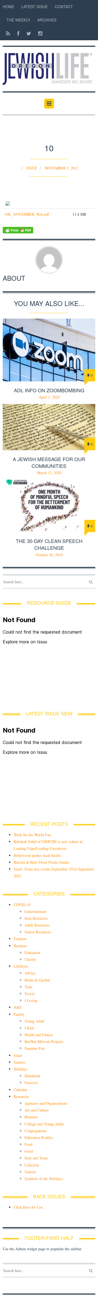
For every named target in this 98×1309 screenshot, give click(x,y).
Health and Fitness (38, 1034)
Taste (28, 986)
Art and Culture (36, 1110)
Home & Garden (37, 980)
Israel (18, 1055)
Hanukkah (32, 1075)
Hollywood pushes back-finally (37, 855)
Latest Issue (34, 6)
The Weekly (18, 20)
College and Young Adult (44, 1123)
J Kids (29, 1027)
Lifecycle (31, 1165)
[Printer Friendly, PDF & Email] (49, 230)
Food (28, 1144)
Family (19, 1014)
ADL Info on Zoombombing (49, 390)
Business (20, 945)
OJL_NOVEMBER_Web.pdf (27, 214)
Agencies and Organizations (45, 1103)
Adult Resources (37, 925)
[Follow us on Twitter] (28, 33)
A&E (18, 1007)
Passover (31, 1082)
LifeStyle (21, 966)
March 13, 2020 (49, 472)
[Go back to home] (49, 66)
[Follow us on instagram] (38, 33)
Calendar (20, 1089)
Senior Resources (37, 931)
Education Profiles (38, 1137)
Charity (30, 959)
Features (20, 938)
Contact (64, 6)
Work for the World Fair (32, 834)
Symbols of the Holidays (43, 1178)
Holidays (20, 1069)
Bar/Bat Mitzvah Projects (43, 1041)
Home (8, 6)
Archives (46, 20)
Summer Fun (34, 1048)
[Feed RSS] (8, 33)
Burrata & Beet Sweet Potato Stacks (41, 862)
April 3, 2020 (49, 397)
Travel (29, 993)
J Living (30, 1000)
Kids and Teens (36, 1157)
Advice (29, 972)
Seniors (19, 1062)
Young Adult (34, 1021)
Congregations (35, 1130)
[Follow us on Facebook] (18, 33)
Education (32, 952)
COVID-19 (22, 904)
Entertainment (35, 911)
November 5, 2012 (61, 168)
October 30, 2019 (49, 554)
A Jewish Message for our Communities (49, 462)
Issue (31, 168)
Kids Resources (36, 918)
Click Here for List (28, 1207)
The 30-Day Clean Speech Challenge (49, 544)
